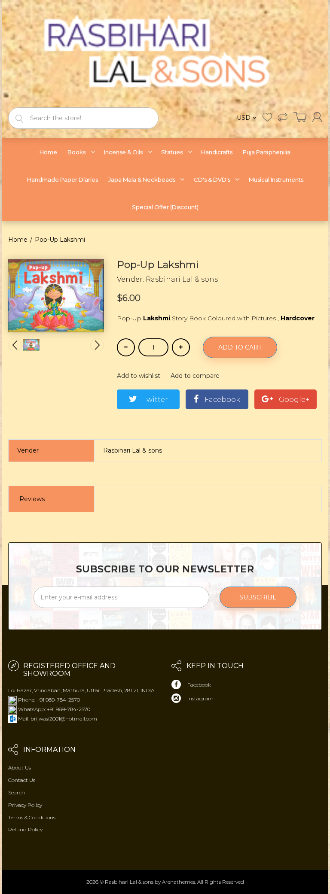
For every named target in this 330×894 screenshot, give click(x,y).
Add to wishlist (138, 376)
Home (18, 239)
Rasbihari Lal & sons (182, 279)
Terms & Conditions (31, 817)
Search (16, 792)
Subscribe (258, 597)
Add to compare (195, 376)
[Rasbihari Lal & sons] (165, 53)
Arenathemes (178, 882)
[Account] (317, 117)
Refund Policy (25, 829)
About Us (19, 767)
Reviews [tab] (32, 499)
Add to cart (240, 347)
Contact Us (21, 780)
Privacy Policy (25, 805)
